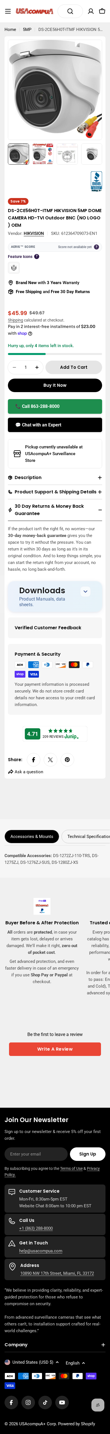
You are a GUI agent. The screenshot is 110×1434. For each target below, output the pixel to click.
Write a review (55, 1049)
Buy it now (55, 385)
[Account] (90, 11)
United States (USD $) (32, 1362)
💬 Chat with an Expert (38, 425)
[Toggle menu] (8, 11)
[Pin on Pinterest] (67, 760)
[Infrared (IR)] (14, 268)
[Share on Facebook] (33, 760)
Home (10, 29)
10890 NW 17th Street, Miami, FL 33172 (57, 1273)
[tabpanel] (55, 859)
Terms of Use (71, 1168)
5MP (27, 29)
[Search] (70, 11)
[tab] (32, 836)
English (73, 1363)
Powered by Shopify (76, 1423)
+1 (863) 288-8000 (36, 1228)
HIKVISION (34, 233)
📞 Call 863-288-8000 (37, 406)
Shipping (15, 320)
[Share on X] (50, 760)
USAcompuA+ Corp (37, 1423)
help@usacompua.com (40, 1250)
